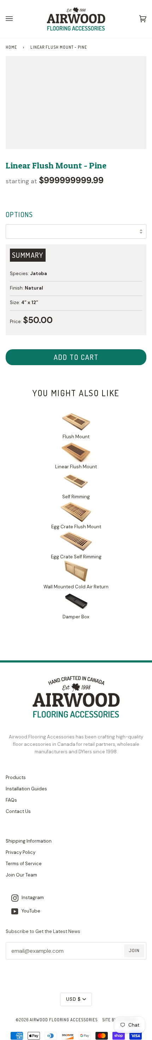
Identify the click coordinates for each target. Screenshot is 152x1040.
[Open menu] (16, 19)
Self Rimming (76, 497)
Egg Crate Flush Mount (76, 527)
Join (134, 950)
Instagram (31, 898)
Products (16, 777)
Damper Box (76, 616)
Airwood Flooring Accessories (64, 1019)
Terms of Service (24, 864)
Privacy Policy (20, 852)
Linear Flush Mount (76, 467)
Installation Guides (26, 789)
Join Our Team (21, 875)
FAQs (11, 800)
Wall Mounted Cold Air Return (76, 586)
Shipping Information (29, 841)
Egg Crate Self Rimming (76, 556)
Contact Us (18, 811)
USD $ (73, 999)
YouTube (29, 911)
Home (11, 47)
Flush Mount (76, 437)
